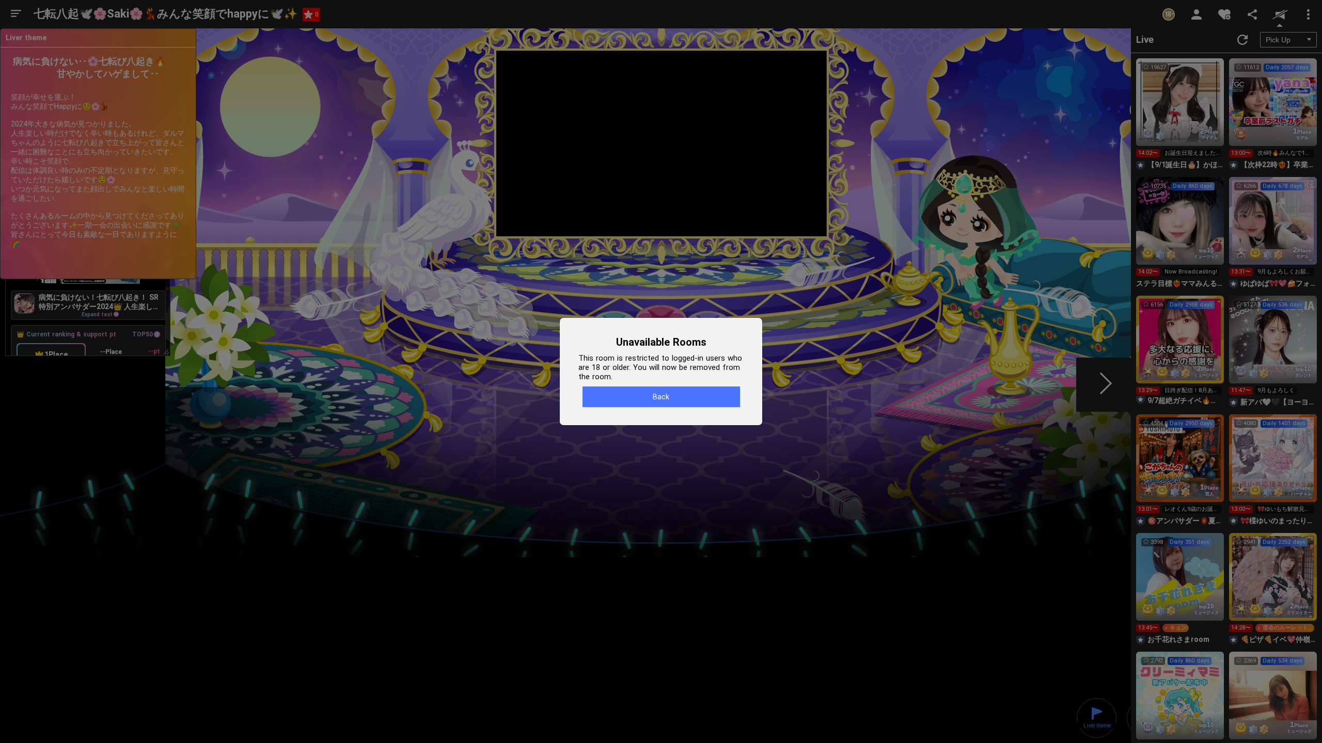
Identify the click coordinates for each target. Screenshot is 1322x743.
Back (661, 397)
